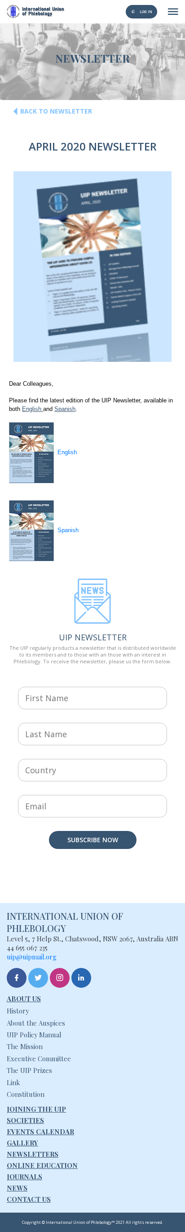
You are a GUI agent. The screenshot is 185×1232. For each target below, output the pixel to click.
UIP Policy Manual (34, 1034)
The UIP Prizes (29, 1070)
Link (13, 1082)
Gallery (22, 1142)
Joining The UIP (36, 1108)
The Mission (25, 1046)
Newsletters (32, 1154)
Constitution (25, 1094)
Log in (145, 11)
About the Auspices (36, 1022)
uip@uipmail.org (32, 956)
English (32, 409)
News (17, 1187)
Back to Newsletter (56, 111)
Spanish (64, 409)
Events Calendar (40, 1131)
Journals (24, 1176)
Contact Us (29, 1199)
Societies (25, 1120)
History (18, 1010)
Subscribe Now (92, 839)
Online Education (42, 1165)
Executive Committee (39, 1058)
